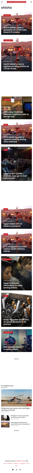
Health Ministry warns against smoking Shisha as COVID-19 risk (16, 66)
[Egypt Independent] (16, 2)
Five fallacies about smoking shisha (12, 348)
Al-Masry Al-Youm (20, 461)
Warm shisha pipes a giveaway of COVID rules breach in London (15, 29)
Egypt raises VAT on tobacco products (12, 225)
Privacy (28, 463)
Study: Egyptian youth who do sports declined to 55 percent (16, 321)
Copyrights (22, 463)
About (4, 463)
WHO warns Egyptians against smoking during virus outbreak (14, 139)
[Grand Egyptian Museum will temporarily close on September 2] (5, 424)
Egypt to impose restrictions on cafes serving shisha (13, 285)
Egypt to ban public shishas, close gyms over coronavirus (15, 175)
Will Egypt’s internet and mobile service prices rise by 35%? (20, 416)
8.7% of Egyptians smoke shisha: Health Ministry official (15, 248)
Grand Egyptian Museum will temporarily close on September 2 (20, 423)
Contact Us (16, 463)
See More (16, 430)
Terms (16, 466)
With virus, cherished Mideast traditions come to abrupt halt (16, 114)
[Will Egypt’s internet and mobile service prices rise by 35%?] (5, 418)
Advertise (9, 463)
